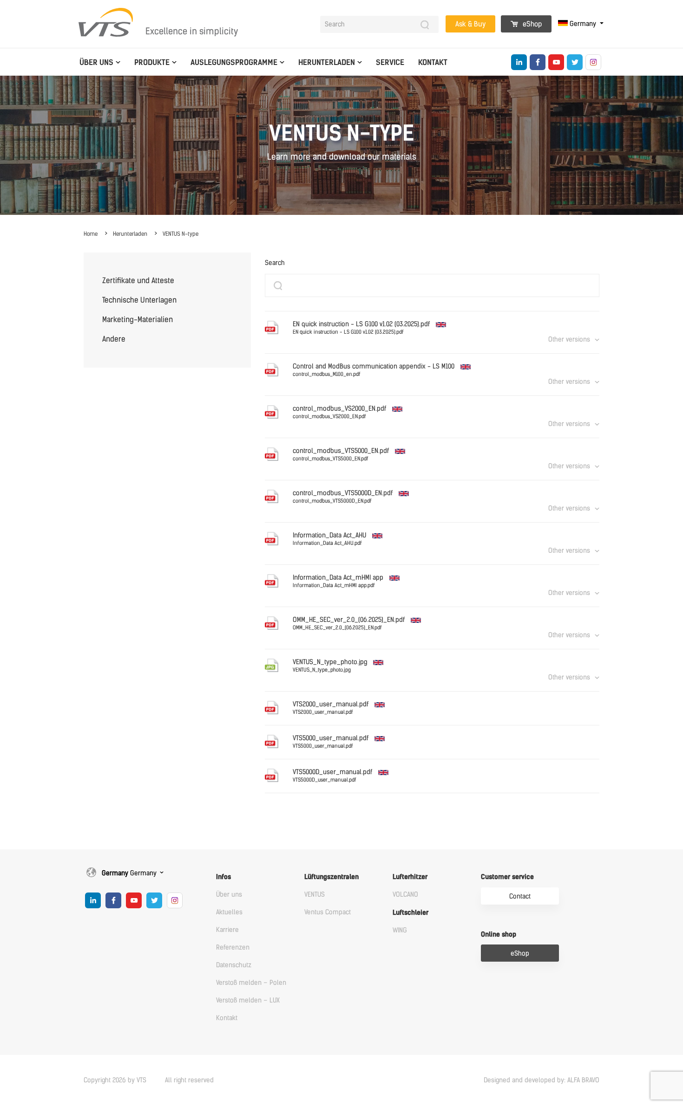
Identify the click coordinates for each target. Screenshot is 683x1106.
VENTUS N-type (180, 234)
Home (91, 234)
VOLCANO (405, 895)
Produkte (152, 62)
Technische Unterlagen (139, 300)
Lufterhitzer (410, 877)
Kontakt (432, 62)
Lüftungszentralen (331, 877)
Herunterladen (326, 62)
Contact (520, 896)
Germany (583, 24)
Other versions (569, 339)
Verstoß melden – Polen (251, 983)
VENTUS (314, 895)
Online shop (498, 934)
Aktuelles (229, 912)
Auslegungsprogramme (233, 62)
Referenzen (233, 947)
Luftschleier (410, 913)
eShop (531, 24)
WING (400, 930)
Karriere (227, 930)
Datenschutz (233, 965)
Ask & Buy (470, 24)
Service (390, 62)
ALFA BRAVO (583, 1080)
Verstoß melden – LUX (248, 1000)
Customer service (507, 877)
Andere (113, 339)
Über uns (96, 62)
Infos (223, 877)
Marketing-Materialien (137, 319)
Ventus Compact (327, 912)
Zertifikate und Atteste (138, 280)
